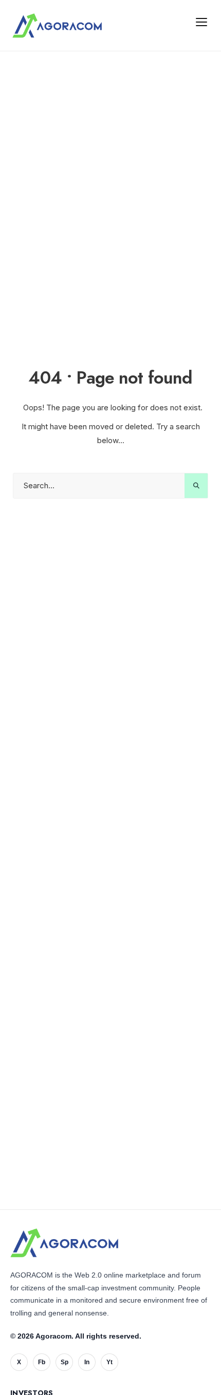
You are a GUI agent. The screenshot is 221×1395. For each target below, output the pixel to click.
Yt (109, 1362)
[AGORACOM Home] (64, 1243)
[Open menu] (201, 21)
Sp (64, 1362)
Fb (41, 1362)
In (86, 1362)
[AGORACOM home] (57, 25)
